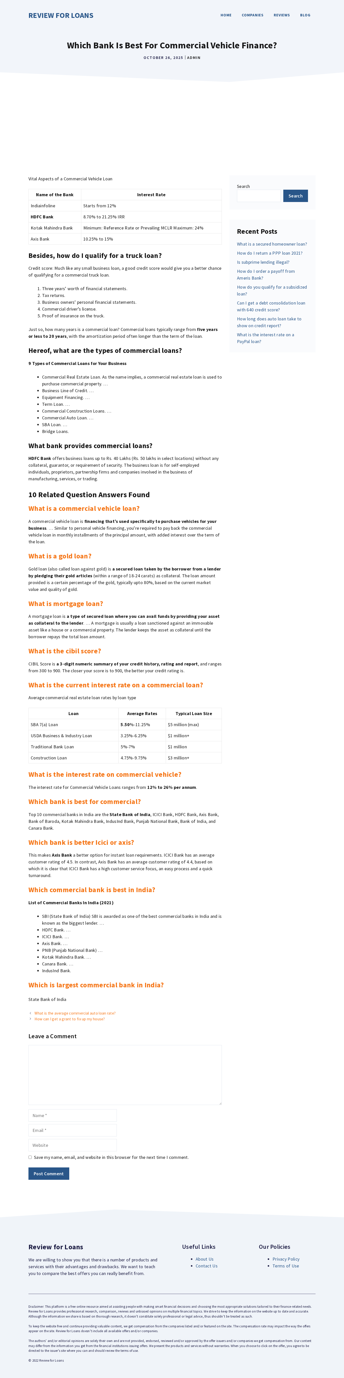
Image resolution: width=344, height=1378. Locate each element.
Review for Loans (61, 15)
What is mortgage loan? (65, 603)
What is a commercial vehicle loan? (84, 508)
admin (194, 57)
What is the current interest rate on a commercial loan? (115, 684)
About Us (205, 1259)
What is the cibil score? (64, 650)
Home (226, 15)
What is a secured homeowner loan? (272, 244)
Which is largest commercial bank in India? (96, 984)
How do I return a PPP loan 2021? (270, 253)
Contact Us (207, 1266)
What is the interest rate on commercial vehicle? (104, 774)
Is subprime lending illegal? (263, 262)
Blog (305, 15)
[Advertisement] (172, 122)
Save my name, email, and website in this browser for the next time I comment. (111, 1157)
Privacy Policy (285, 1259)
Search (243, 186)
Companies (253, 15)
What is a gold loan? (59, 555)
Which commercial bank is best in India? (91, 889)
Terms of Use (285, 1266)
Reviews (282, 15)
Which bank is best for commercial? (84, 801)
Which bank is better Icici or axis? (81, 842)
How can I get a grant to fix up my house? (70, 1019)
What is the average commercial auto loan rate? (75, 1013)
